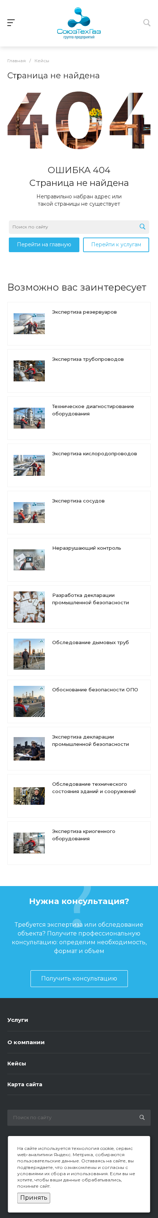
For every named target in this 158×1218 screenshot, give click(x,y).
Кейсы (16, 1063)
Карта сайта (24, 1084)
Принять (33, 1197)
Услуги (17, 1019)
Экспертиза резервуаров (84, 312)
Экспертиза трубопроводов (88, 359)
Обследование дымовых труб (90, 642)
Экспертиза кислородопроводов (94, 453)
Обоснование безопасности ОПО (95, 689)
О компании (26, 1042)
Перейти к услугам (116, 244)
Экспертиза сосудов (78, 501)
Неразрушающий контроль (86, 548)
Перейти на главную (44, 244)
